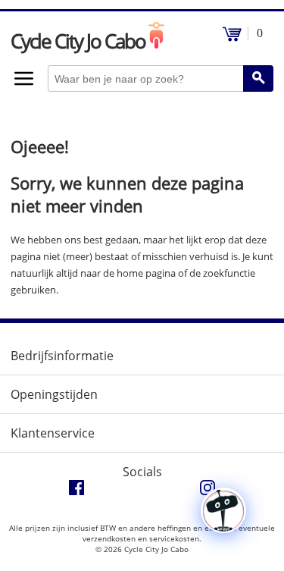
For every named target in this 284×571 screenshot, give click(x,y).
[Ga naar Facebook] (76, 491)
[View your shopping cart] (232, 37)
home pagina (146, 273)
